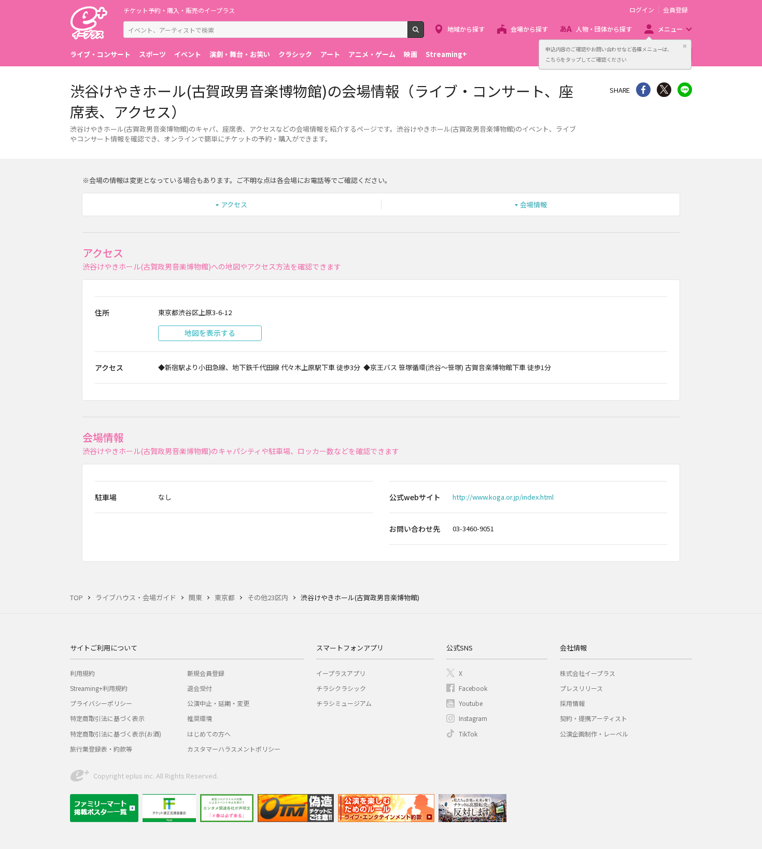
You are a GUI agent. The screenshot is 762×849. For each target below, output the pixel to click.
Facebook (473, 688)
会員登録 (675, 9)
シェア (643, 89)
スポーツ (152, 54)
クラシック (295, 54)
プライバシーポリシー (101, 703)
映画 (410, 54)
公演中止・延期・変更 (218, 703)
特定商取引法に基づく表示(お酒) (115, 733)
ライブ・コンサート (100, 54)
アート (330, 54)
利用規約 (82, 673)
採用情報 (572, 703)
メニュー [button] (670, 28)
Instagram (473, 718)
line (685, 89)
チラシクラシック (341, 688)
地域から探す (466, 28)
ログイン (641, 9)
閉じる (685, 46)
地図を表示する (210, 333)
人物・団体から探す (604, 28)
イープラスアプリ (340, 673)
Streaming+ (446, 54)
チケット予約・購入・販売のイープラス (179, 10)
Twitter (664, 89)
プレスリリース (581, 688)
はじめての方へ (209, 733)
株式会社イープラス (587, 673)
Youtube (471, 703)
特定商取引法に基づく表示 (107, 718)
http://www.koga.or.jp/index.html (503, 497)
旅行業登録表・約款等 (101, 748)
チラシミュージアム (344, 703)
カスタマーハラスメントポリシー (233, 748)
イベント (187, 54)
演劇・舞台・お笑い (239, 54)
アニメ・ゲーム (372, 54)
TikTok (468, 733)
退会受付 (199, 688)
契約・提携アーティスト (593, 718)
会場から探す (529, 28)
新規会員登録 (205, 673)
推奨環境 (199, 718)
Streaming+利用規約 (99, 688)
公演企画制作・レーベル (594, 733)
